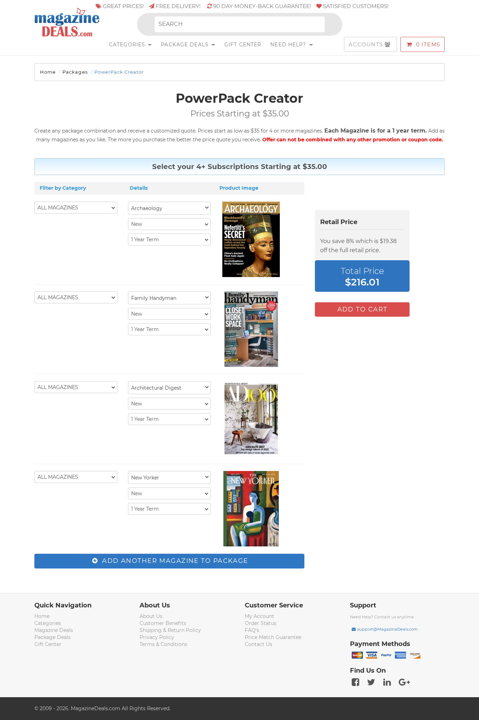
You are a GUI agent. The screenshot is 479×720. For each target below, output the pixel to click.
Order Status (260, 623)
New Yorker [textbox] (145, 478)
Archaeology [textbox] (146, 208)
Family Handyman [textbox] (153, 298)
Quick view (252, 240)
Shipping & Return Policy (170, 630)
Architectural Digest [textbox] (156, 388)
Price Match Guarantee (273, 637)
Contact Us (258, 644)
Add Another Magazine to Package (174, 561)
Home (48, 72)
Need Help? (289, 44)
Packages (74, 72)
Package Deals (185, 44)
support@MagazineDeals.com (387, 629)
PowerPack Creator (119, 72)
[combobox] (169, 208)
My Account (259, 616)
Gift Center (242, 44)
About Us (151, 616)
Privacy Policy (157, 637)
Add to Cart (362, 309)
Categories (128, 44)
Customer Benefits (163, 623)
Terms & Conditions (163, 644)
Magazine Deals (53, 630)
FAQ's (252, 630)
